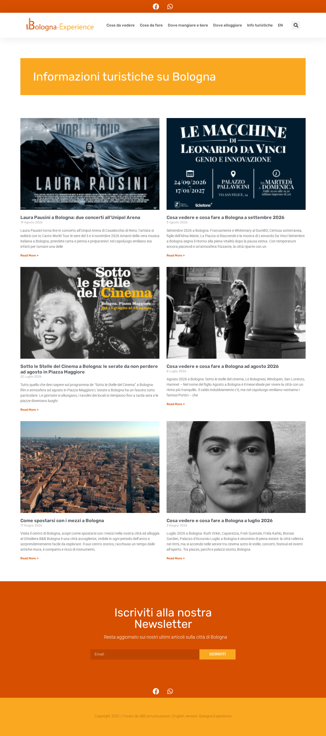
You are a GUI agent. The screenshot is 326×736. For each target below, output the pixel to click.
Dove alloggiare (227, 25)
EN (280, 25)
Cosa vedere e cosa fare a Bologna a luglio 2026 (220, 520)
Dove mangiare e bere (188, 25)
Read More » (29, 255)
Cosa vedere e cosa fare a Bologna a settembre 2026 (225, 217)
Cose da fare (151, 25)
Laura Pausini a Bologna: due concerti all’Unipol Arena (80, 217)
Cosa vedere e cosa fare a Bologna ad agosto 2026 (223, 366)
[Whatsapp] (170, 6)
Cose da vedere (120, 25)
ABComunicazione (155, 716)
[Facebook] (156, 6)
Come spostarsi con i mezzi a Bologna (62, 520)
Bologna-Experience (215, 716)
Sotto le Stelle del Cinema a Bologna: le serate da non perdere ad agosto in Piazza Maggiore (89, 369)
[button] (296, 25)
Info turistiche (260, 25)
